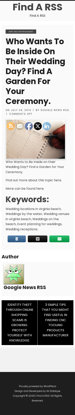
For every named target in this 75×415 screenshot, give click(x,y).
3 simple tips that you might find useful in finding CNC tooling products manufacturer (55, 320)
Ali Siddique (53, 391)
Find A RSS (37, 7)
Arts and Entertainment (21, 31)
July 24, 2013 (21, 110)
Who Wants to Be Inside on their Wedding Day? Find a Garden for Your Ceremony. (35, 71)
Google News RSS (55, 110)
